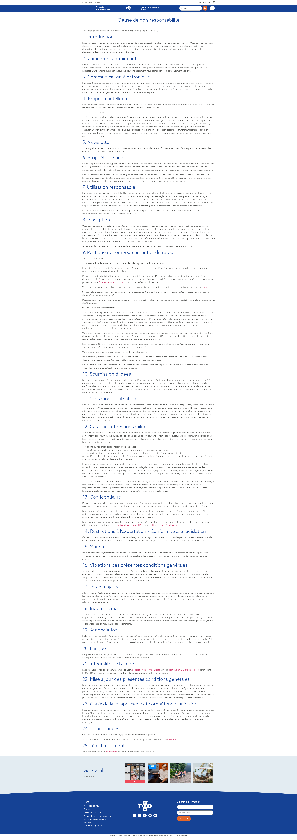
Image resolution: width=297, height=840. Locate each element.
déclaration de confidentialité (127, 525)
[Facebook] (139, 815)
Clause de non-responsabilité (97, 816)
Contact (87, 809)
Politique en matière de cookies (95, 821)
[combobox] (190, 8)
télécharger (111, 751)
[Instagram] (155, 815)
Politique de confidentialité (140, 836)
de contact (172, 739)
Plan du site (127, 836)
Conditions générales (94, 825)
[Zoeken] (205, 8)
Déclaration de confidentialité (158, 836)
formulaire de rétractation (111, 282)
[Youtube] (150, 815)
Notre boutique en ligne (150, 8)
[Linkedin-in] (134, 815)
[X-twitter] (145, 815)
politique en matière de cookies (165, 525)
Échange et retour (92, 813)
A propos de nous (92, 806)
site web (206, 287)
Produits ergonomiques (103, 8)
